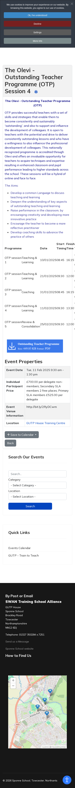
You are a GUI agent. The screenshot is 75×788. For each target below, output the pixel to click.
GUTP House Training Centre (45, 423)
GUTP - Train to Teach (23, 555)
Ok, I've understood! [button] (37, 15)
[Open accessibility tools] (67, 780)
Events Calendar (19, 548)
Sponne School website (19, 648)
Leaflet (45, 746)
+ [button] (13, 680)
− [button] (13, 685)
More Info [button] (37, 40)
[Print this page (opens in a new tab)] (36, 92)
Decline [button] (37, 23)
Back (10, 443)
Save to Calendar (22, 435)
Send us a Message (17, 641)
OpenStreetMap (59, 746)
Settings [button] (37, 32)
